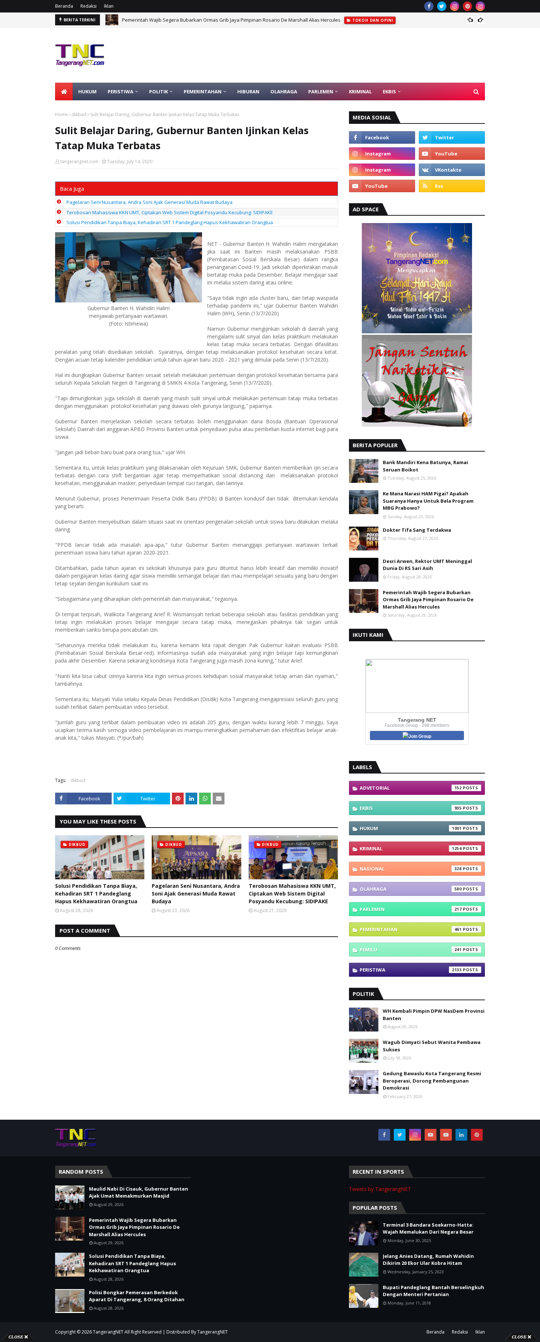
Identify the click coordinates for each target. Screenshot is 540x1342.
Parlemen (411, 909)
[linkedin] (461, 1135)
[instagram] (454, 6)
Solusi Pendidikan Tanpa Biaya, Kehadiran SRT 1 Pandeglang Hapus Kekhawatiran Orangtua (225, 20)
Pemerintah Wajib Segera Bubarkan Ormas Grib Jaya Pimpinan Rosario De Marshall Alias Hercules (428, 599)
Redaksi (88, 6)
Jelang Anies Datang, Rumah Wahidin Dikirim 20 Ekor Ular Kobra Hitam (428, 1260)
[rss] (452, 186)
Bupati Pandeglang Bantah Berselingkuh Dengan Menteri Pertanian (433, 1291)
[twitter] (441, 6)
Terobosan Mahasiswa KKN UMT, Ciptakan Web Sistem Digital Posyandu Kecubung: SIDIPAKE (169, 212)
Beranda (64, 6)
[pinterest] (467, 6)
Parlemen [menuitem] (320, 91)
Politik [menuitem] (158, 91)
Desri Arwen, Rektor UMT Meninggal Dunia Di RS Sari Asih (427, 565)
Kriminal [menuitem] (360, 91)
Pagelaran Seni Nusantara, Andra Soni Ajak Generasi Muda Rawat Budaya (149, 202)
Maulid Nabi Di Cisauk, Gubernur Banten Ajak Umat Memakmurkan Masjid (138, 1192)
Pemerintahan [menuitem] (203, 91)
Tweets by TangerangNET (380, 1188)
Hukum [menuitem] (87, 91)
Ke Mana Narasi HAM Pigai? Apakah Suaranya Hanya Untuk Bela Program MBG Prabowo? (428, 500)
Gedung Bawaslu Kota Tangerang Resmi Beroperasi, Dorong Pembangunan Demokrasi (432, 1080)
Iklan (109, 6)
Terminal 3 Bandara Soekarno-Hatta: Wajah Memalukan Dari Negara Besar (428, 1228)
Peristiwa (411, 969)
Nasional (411, 868)
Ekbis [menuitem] (389, 91)
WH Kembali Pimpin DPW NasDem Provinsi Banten (434, 1015)
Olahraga (411, 889)
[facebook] (428, 6)
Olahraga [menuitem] (283, 91)
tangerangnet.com (79, 161)
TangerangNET (108, 1332)
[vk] (452, 170)
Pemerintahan (411, 929)
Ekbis (411, 808)
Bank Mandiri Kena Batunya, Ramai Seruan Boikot (425, 466)
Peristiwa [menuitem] (120, 91)
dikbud (79, 114)
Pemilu (411, 949)
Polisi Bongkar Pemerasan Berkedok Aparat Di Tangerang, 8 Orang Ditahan (136, 1296)
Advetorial (411, 788)
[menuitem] (64, 91)
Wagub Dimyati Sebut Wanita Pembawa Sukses (431, 1046)
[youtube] (452, 153)
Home (61, 114)
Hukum (411, 828)
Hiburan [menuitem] (248, 91)
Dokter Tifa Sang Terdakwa (417, 530)
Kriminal (411, 848)
